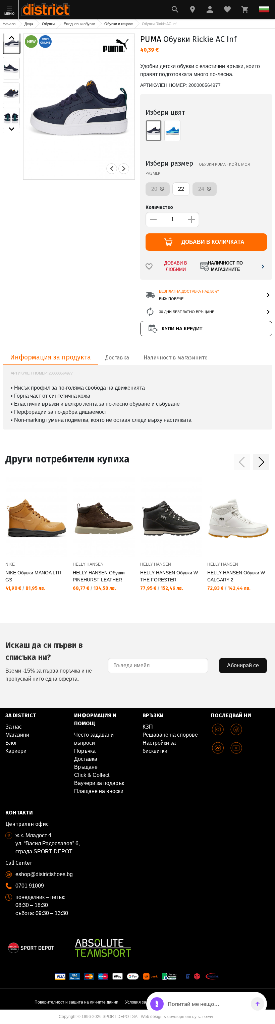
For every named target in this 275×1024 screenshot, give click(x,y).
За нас (13, 727)
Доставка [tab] (117, 357)
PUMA (150, 39)
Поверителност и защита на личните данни (76, 1002)
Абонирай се (243, 665)
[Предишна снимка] (111, 168)
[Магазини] (192, 9)
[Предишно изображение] (11, 38)
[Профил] (210, 9)
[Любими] (227, 9)
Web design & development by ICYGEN (177, 1016)
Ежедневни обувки (79, 24)
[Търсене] (175, 9)
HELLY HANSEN (88, 564)
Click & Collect (91, 775)
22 (181, 189)
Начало (9, 24)
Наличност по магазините (225, 266)
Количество (159, 207)
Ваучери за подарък (99, 783)
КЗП (148, 727)
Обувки (48, 24)
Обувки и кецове (118, 24)
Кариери (15, 751)
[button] (241, 462)
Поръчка (85, 751)
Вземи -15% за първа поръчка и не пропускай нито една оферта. (48, 661)
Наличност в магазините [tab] (176, 357)
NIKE (10, 564)
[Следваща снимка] (123, 168)
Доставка (85, 759)
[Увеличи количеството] (191, 219)
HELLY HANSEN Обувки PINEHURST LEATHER (99, 576)
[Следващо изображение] (11, 129)
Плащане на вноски (98, 791)
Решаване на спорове (170, 735)
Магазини (17, 735)
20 (155, 189)
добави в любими (175, 266)
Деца (28, 24)
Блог (11, 743)
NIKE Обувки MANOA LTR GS (33, 576)
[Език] (264, 9)
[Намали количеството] (153, 219)
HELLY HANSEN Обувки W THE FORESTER (169, 576)
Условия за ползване (145, 1002)
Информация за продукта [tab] (50, 357)
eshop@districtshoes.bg (44, 874)
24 (202, 189)
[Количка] (245, 9)
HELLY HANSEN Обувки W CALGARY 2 (236, 576)
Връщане (86, 767)
